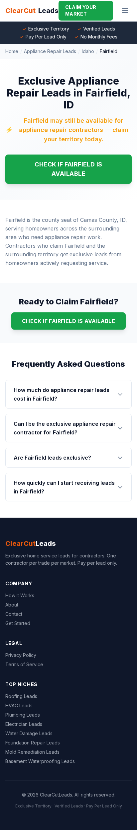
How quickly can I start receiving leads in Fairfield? (64, 487)
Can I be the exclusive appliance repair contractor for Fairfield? (65, 428)
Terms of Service (24, 664)
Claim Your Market (80, 10)
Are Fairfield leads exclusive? (52, 457)
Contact (13, 614)
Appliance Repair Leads (50, 51)
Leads (30, 543)
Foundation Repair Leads (32, 742)
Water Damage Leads (29, 733)
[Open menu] (125, 10)
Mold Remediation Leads (32, 752)
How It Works (19, 595)
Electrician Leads (23, 724)
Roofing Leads (21, 696)
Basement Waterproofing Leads (40, 761)
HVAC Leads (19, 705)
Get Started (17, 623)
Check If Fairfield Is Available (68, 169)
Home (11, 51)
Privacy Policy (20, 655)
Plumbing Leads (22, 715)
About (11, 604)
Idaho (88, 51)
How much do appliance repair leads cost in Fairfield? (61, 394)
